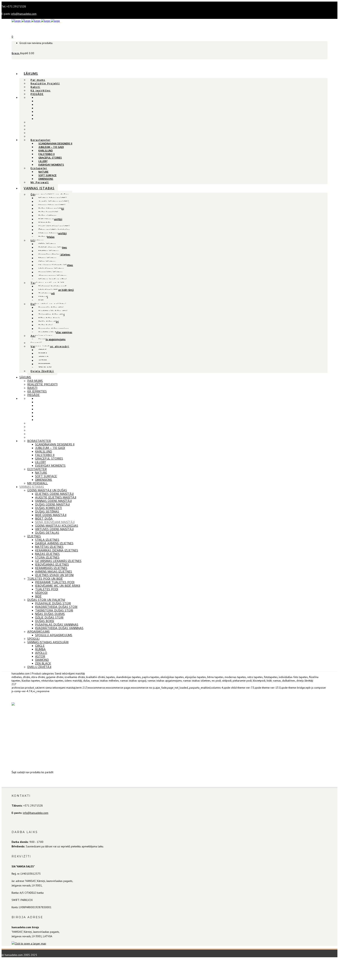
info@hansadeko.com (23, 14)
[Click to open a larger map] (29, 943)
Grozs (16, 53)
